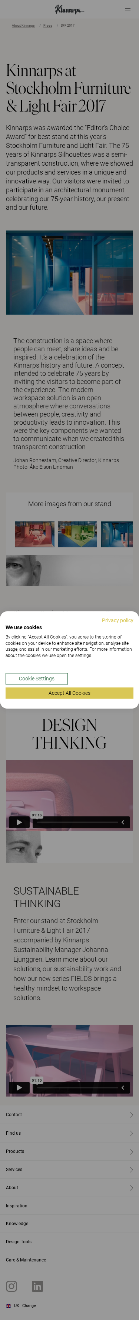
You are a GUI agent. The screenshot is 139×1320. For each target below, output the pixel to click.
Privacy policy (117, 620)
